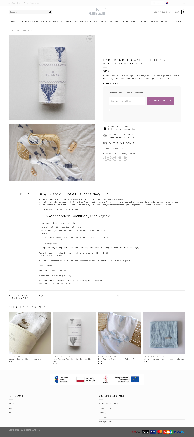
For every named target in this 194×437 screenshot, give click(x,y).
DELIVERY (117, 135)
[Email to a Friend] (115, 158)
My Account (104, 417)
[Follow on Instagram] (184, 4)
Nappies (15, 22)
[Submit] (50, 12)
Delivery (132, 154)
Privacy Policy (121, 154)
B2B (10, 413)
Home (11, 30)
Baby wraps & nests (110, 22)
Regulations (108, 154)
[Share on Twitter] (110, 158)
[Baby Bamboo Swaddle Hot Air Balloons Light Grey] (74, 333)
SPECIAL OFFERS (159, 22)
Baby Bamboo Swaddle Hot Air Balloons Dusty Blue (118, 360)
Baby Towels (130, 22)
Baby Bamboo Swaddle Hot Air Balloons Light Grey (73, 360)
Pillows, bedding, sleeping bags (78, 22)
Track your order (106, 422)
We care (12, 404)
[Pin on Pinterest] (120, 158)
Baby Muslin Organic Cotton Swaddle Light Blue (163, 359)
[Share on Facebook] (105, 158)
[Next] (185, 341)
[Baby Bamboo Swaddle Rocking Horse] (30, 333)
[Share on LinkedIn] (125, 158)
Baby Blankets (48, 22)
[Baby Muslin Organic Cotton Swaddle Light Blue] (164, 333)
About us (12, 408)
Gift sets (144, 22)
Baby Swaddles (30, 22)
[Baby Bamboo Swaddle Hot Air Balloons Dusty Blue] (119, 333)
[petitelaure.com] (97, 12)
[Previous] (9, 341)
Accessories (176, 22)
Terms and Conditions (108, 404)
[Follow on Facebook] (181, 4)
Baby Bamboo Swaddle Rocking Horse (25, 359)
